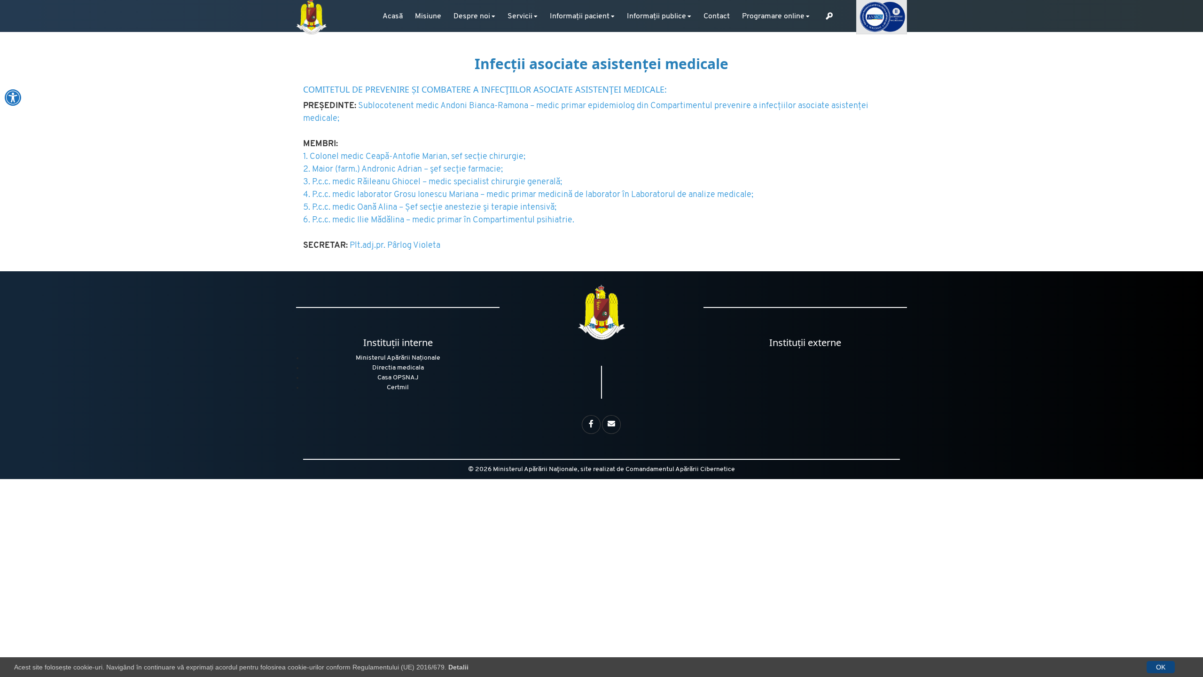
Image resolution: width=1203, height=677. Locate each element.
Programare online (773, 16)
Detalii (458, 667)
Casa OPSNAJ (398, 377)
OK (1160, 667)
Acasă (393, 16)
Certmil (398, 387)
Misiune (428, 16)
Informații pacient (579, 16)
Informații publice (656, 16)
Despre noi (471, 16)
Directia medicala (398, 367)
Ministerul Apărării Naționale (398, 358)
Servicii (520, 16)
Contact (716, 16)
